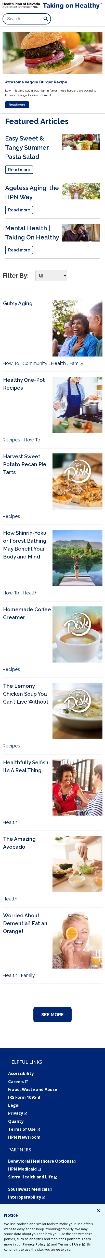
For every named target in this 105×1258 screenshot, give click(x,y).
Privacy (17, 1113)
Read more (17, 104)
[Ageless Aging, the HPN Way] (81, 198)
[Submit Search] (46, 19)
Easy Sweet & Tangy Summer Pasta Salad (27, 147)
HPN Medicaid (24, 1169)
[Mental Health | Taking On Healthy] (81, 240)
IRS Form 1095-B (24, 1097)
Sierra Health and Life (32, 1177)
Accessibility (21, 1073)
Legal (14, 1105)
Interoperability (26, 1197)
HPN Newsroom (24, 1137)
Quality (15, 1121)
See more (52, 1014)
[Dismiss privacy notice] (98, 1211)
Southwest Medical (29, 1189)
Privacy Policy (34, 1244)
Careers (18, 1081)
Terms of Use (24, 1129)
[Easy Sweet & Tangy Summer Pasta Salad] (81, 148)
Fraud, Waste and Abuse (32, 1089)
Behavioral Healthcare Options (41, 1161)
